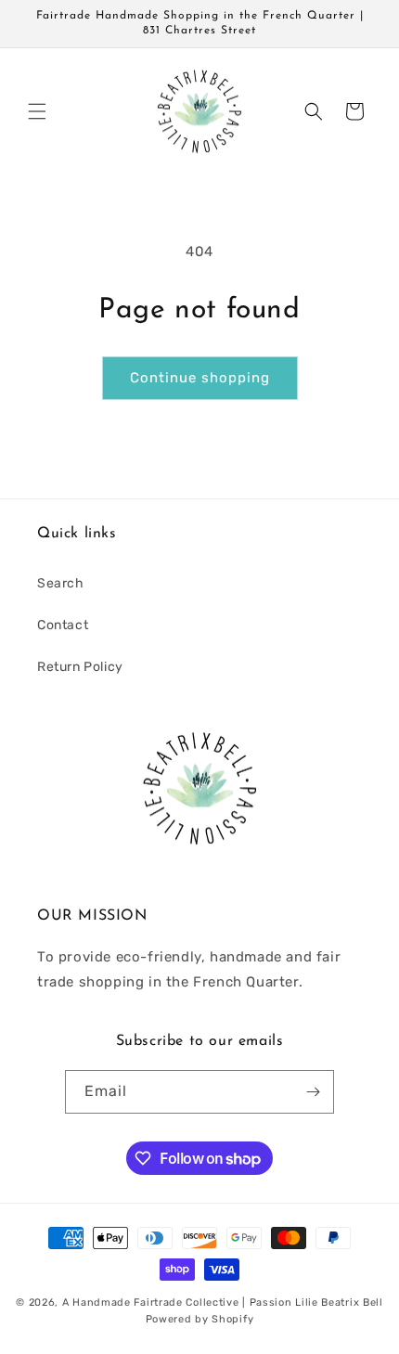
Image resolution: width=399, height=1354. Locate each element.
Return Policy (80, 667)
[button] (37, 111)
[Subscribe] (312, 1092)
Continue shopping (200, 377)
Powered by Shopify (200, 1319)
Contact (62, 625)
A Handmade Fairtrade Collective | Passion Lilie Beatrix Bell (222, 1302)
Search (60, 583)
